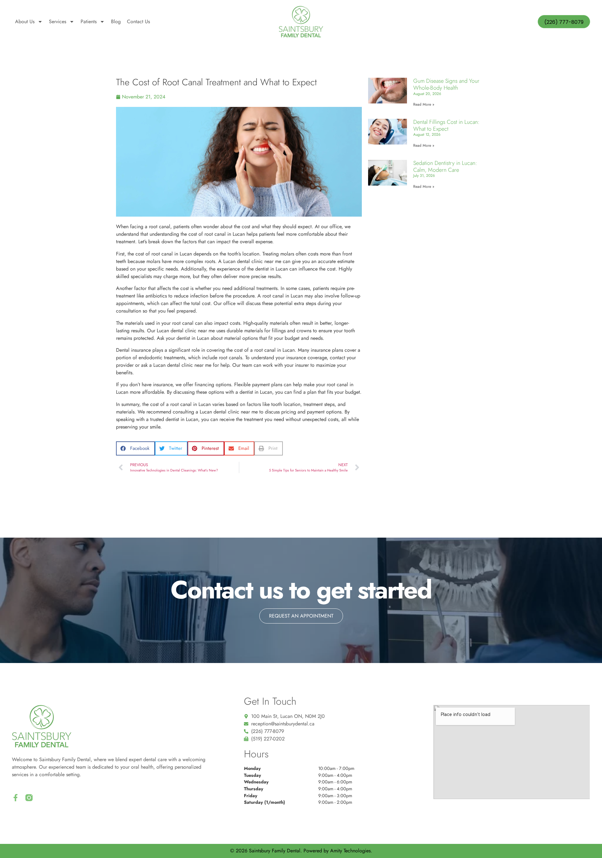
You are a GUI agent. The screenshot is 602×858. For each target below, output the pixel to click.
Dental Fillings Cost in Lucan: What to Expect (446, 125)
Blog (116, 21)
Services (57, 21)
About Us (24, 21)
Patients (89, 21)
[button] (135, 448)
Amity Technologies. (351, 850)
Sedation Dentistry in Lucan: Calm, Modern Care (445, 166)
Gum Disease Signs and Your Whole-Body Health (446, 84)
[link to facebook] (15, 797)
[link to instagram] (29, 797)
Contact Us (138, 21)
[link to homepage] (301, 21)
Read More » (423, 104)
